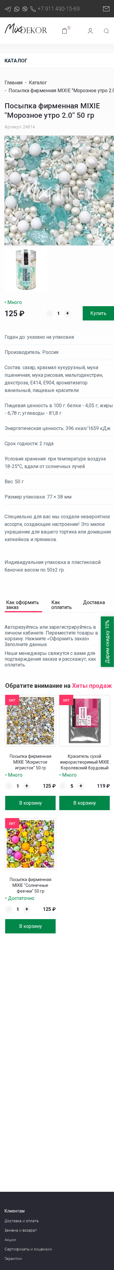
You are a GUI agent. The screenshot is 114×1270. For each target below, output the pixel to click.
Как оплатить (61, 605)
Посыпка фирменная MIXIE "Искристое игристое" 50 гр (30, 762)
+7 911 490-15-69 (59, 8)
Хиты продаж (92, 685)
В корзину (30, 803)
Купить (98, 313)
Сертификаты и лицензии (28, 1249)
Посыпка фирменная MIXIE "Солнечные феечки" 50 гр (30, 885)
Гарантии (13, 1259)
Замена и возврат (21, 1230)
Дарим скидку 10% (107, 641)
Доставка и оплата (22, 1221)
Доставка (94, 602)
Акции (10, 1240)
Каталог (16, 61)
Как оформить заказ (22, 605)
